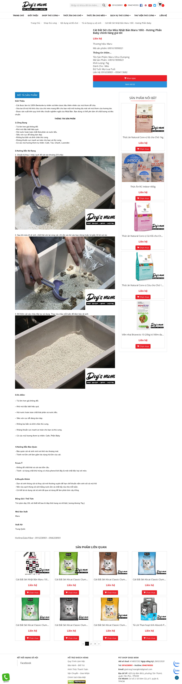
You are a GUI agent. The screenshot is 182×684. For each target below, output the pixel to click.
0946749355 (133, 5)
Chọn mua (144, 149)
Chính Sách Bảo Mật (77, 677)
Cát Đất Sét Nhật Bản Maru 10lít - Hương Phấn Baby (128, 23)
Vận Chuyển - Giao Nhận (79, 673)
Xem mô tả (130, 84)
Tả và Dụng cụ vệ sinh (91, 23)
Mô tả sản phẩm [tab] (27, 95)
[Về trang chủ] (34, 6)
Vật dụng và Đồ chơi (69, 23)
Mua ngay (131, 78)
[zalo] (176, 670)
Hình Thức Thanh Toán (78, 669)
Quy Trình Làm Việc (76, 661)
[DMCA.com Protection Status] (77, 681)
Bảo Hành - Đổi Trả (76, 665)
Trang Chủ (35, 23)
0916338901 (117, 5)
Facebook (25, 663)
